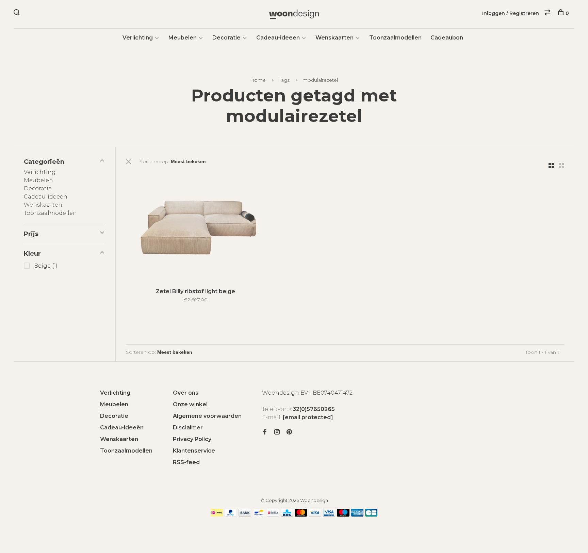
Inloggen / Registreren (510, 13)
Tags (284, 80)
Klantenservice (194, 450)
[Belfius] (273, 514)
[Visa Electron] (329, 514)
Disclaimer (188, 427)
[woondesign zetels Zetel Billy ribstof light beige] (195, 227)
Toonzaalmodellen (395, 37)
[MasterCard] (301, 514)
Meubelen (182, 37)
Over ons (185, 393)
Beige (46, 266)
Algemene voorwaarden (207, 416)
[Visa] (315, 514)
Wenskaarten (334, 37)
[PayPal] (231, 514)
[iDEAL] (217, 514)
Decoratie (226, 37)
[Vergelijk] (548, 13)
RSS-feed (186, 462)
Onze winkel (190, 404)
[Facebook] (264, 432)
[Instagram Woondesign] (277, 432)
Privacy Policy (192, 439)
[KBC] (287, 514)
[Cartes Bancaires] (371, 514)
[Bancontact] (259, 514)
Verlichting (137, 37)
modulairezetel (320, 80)
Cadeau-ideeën (278, 37)
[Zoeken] (17, 13)
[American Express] (357, 514)
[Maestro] (343, 514)
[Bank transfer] (245, 514)
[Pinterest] (289, 432)
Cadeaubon (446, 37)
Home (258, 80)
